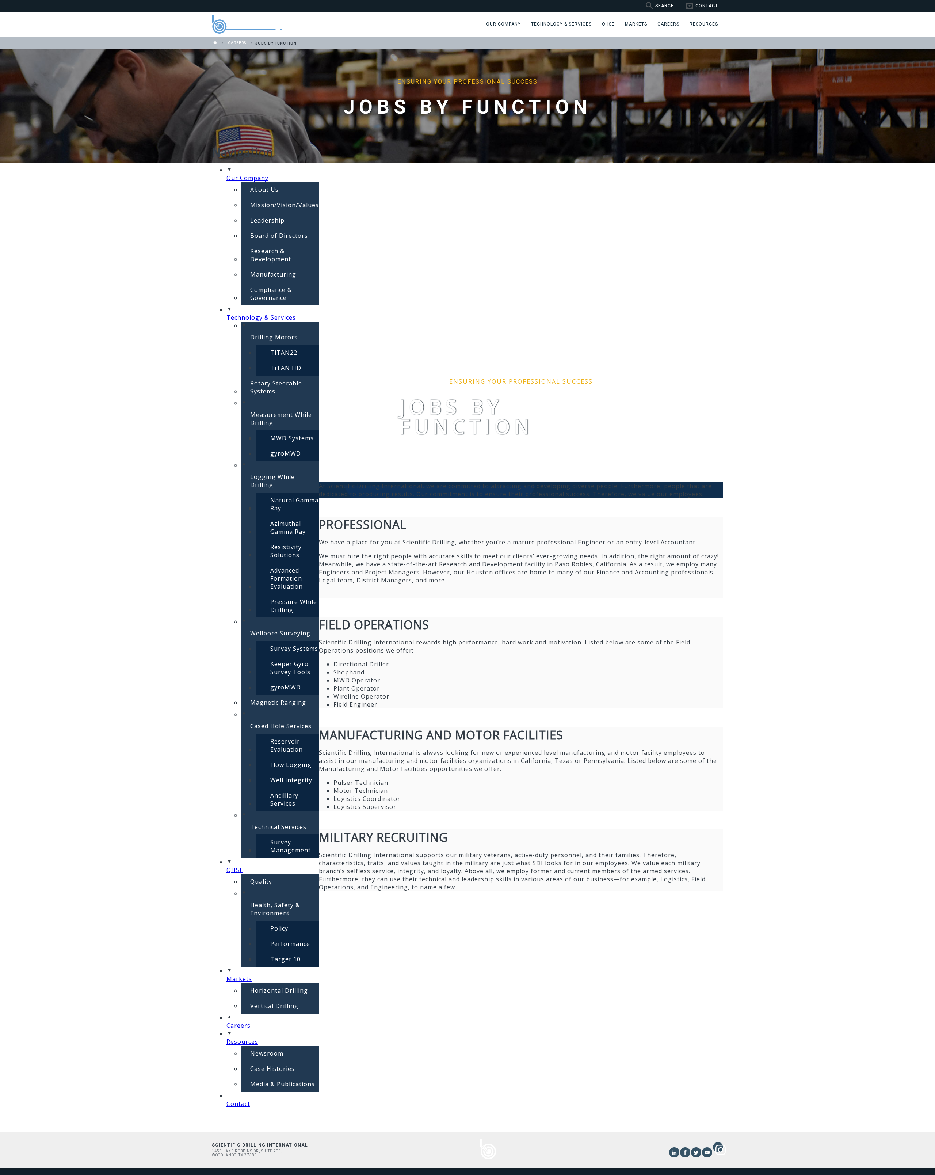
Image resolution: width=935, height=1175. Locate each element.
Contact (706, 5)
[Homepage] (215, 42)
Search (664, 5)
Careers (237, 43)
